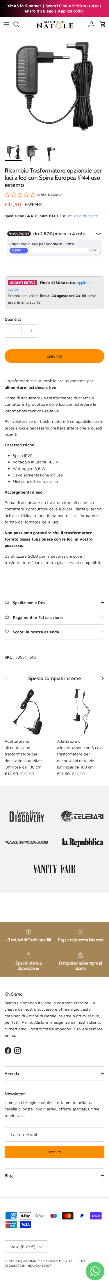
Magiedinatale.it (28, 1261)
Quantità (13, 319)
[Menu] (6, 24)
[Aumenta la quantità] (33, 331)
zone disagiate (86, 215)
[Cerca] (19, 24)
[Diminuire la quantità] (10, 331)
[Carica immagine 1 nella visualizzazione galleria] (54, 86)
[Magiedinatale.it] (55, 24)
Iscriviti (54, 1151)
